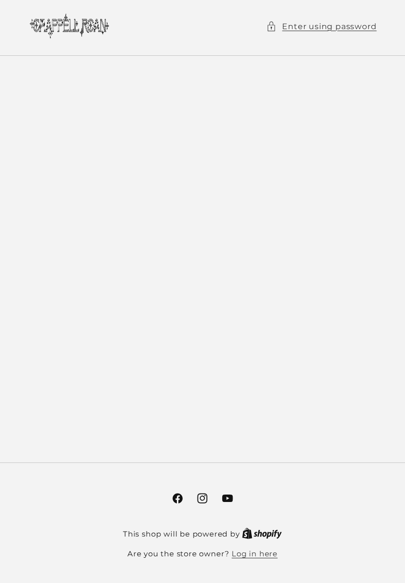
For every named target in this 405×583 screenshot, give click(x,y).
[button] (321, 26)
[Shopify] (262, 534)
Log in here (255, 553)
